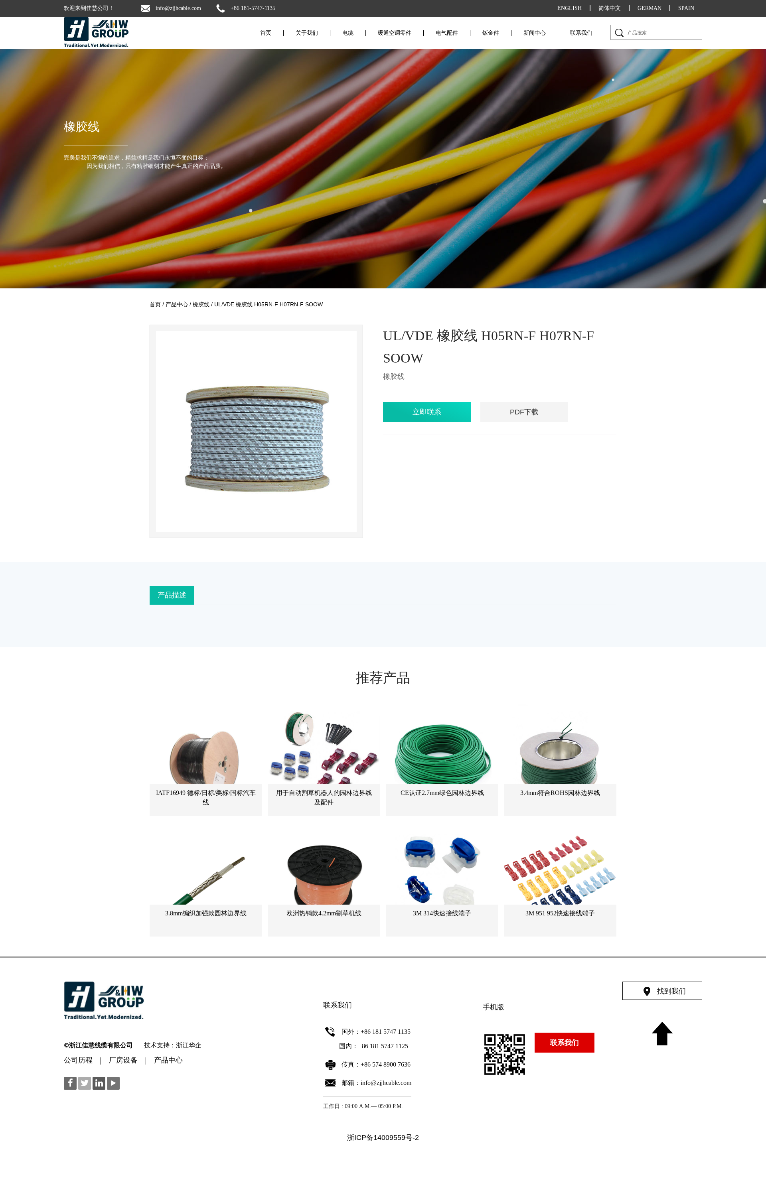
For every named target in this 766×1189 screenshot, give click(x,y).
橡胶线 (82, 126)
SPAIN (686, 8)
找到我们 (671, 991)
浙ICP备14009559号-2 (383, 1138)
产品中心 (177, 304)
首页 (265, 33)
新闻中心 (534, 33)
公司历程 (78, 1061)
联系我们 (581, 33)
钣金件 (490, 33)
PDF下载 (524, 412)
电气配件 (447, 33)
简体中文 (609, 8)
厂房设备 (123, 1061)
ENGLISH (569, 8)
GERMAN (649, 8)
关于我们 (307, 33)
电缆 (347, 33)
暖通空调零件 (394, 33)
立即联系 (427, 412)
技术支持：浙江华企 (172, 1046)
